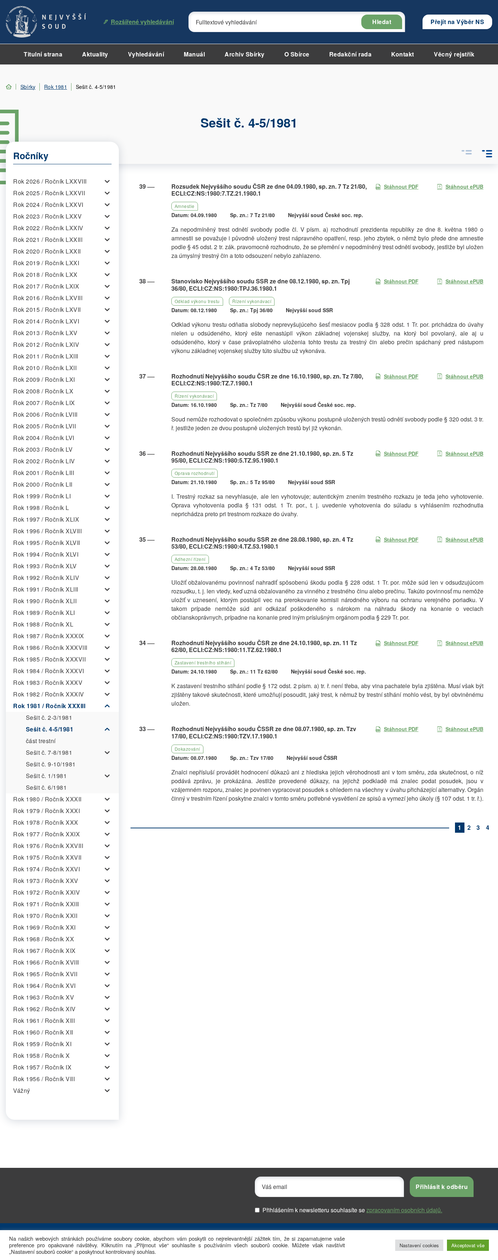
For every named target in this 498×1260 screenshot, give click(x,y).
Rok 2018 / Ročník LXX (45, 274)
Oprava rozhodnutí (195, 473)
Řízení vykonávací (252, 301)
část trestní (41, 741)
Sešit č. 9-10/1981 (51, 764)
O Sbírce (297, 54)
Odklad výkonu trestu (197, 301)
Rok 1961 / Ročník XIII (44, 1020)
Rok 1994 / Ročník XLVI (45, 554)
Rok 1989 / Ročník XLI (44, 612)
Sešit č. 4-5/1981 (50, 729)
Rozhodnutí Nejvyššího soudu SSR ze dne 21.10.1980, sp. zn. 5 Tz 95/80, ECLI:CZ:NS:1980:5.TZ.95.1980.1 (262, 456)
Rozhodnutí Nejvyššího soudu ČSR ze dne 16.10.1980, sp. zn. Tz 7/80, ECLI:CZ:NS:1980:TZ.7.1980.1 (267, 379)
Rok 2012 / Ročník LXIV (46, 344)
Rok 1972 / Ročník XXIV (46, 892)
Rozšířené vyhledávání (142, 21)
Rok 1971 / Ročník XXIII (46, 904)
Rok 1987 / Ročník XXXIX (48, 636)
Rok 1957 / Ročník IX (42, 1067)
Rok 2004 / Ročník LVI (43, 437)
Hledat (381, 21)
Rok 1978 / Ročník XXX (45, 822)
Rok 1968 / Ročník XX (43, 939)
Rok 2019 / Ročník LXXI (46, 263)
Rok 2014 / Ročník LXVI (46, 321)
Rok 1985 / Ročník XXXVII (49, 659)
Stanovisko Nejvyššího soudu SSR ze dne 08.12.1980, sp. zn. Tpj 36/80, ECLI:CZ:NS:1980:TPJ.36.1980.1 (260, 284)
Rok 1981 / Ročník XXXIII (49, 706)
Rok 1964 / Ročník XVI (44, 985)
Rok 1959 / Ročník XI (42, 1044)
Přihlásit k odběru (442, 1186)
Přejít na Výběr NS (457, 21)
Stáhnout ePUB (464, 186)
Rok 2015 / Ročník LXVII (47, 309)
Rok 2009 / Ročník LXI (44, 379)
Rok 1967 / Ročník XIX (44, 950)
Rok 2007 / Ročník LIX (44, 403)
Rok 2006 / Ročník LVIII (45, 414)
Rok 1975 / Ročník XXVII (47, 857)
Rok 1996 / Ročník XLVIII (47, 531)
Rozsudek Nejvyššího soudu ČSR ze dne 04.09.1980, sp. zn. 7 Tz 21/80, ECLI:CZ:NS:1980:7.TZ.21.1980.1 (269, 189)
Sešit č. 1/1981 (46, 776)
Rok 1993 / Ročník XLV (45, 566)
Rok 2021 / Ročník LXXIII (47, 239)
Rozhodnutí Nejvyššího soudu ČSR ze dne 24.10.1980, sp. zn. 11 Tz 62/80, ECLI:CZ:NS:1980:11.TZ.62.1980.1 (264, 646)
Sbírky (27, 86)
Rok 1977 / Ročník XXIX (46, 834)
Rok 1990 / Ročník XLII (45, 601)
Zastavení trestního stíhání (203, 662)
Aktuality (95, 54)
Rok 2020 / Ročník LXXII (47, 251)
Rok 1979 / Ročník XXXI (46, 810)
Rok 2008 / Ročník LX (43, 391)
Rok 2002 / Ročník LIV (44, 461)
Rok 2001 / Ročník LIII (43, 472)
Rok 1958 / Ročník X (41, 1055)
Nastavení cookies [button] (419, 1245)
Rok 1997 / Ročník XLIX (46, 519)
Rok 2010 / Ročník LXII (45, 368)
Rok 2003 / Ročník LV (43, 449)
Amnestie (185, 206)
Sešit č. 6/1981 (46, 787)
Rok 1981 (55, 86)
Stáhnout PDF (401, 186)
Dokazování (187, 749)
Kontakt (402, 54)
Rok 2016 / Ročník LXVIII (47, 298)
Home (9, 87)
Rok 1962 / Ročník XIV (44, 1009)
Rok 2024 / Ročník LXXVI (48, 204)
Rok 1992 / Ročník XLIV (46, 577)
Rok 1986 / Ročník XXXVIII (50, 647)
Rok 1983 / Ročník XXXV (47, 682)
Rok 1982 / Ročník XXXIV (48, 694)
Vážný (21, 1090)
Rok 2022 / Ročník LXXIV (48, 228)
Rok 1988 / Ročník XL (43, 624)
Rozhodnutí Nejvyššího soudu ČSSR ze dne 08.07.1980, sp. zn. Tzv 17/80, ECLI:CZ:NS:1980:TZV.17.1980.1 (263, 732)
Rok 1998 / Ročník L (41, 507)
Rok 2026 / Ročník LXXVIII (50, 181)
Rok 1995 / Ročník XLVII (46, 542)
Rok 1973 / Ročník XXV (45, 880)
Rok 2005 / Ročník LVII (44, 426)
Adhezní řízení (190, 559)
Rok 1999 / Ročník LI (42, 496)
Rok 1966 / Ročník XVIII (46, 962)
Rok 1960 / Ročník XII (43, 1032)
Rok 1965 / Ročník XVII (45, 974)
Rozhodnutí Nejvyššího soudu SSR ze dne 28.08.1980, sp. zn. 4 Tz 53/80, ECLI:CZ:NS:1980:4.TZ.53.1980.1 (262, 542)
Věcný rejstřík (454, 54)
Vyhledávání (146, 54)
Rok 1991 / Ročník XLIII (45, 589)
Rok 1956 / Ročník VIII (44, 1079)
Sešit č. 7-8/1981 (49, 752)
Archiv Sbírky (245, 54)
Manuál (194, 54)
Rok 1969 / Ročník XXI (44, 927)
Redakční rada (350, 54)
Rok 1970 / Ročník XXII (45, 915)
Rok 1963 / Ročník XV (43, 997)
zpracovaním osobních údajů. (404, 1210)
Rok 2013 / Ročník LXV (45, 333)
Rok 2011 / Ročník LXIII (45, 356)
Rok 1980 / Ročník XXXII (47, 799)
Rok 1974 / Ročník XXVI (46, 869)
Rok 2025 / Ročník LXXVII (49, 193)
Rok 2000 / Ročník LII (43, 484)
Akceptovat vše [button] (468, 1245)
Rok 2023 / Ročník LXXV (47, 216)
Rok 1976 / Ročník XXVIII (48, 845)
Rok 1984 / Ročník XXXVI (48, 671)
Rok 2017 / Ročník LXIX (46, 286)
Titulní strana (43, 54)
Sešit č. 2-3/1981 (49, 717)
